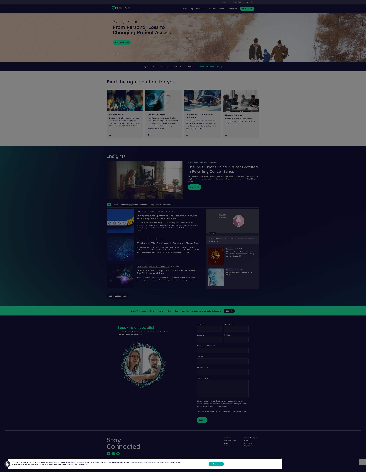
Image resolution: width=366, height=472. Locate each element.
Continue (216, 464)
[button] (7, 464)
